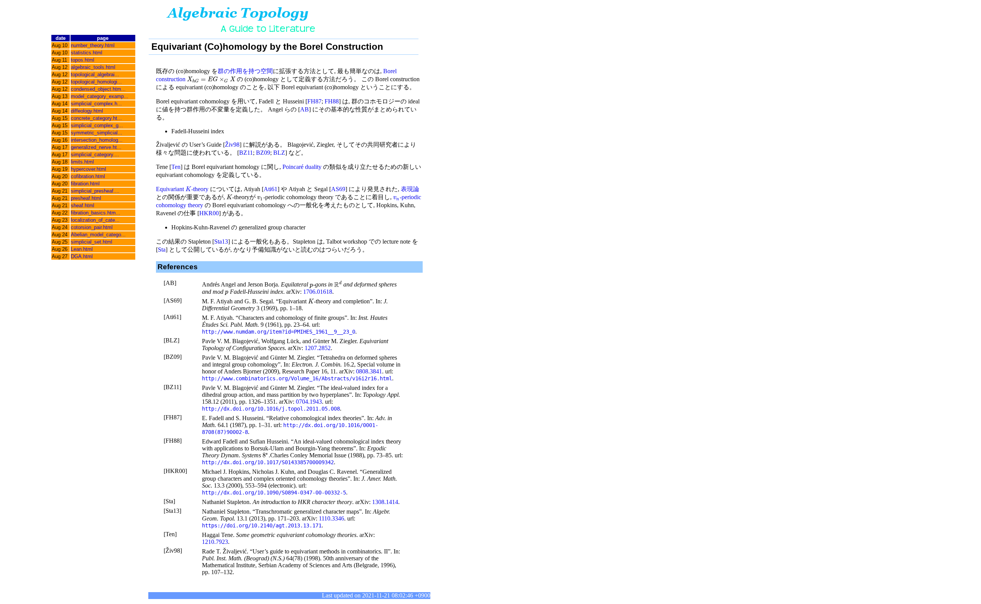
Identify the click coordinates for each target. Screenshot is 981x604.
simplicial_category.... (95, 154)
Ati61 (270, 189)
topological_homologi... (96, 82)
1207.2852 (318, 348)
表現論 (410, 189)
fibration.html (85, 184)
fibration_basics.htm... (95, 213)
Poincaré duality (302, 167)
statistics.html (86, 53)
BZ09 (263, 152)
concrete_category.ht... (96, 118)
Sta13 (221, 241)
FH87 (314, 101)
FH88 (332, 101)
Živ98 (232, 144)
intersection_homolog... (97, 140)
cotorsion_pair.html (92, 227)
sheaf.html (82, 205)
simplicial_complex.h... (96, 103)
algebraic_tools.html (93, 67)
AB (304, 109)
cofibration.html (88, 176)
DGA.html (82, 256)
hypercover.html (88, 169)
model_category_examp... (99, 96)
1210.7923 (215, 542)
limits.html (82, 162)
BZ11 (246, 152)
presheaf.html (86, 198)
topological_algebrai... (95, 74)
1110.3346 (331, 518)
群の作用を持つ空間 (245, 71)
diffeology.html (87, 111)
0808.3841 (369, 371)
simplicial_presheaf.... (95, 191)
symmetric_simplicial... (96, 133)
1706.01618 (317, 291)
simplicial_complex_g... (97, 125)
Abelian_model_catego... (98, 234)
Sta (162, 249)
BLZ (279, 152)
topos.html (82, 60)
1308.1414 (385, 502)
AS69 (338, 189)
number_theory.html (93, 45)
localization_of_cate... (95, 220)
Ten (175, 167)
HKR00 (209, 213)
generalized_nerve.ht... (96, 147)
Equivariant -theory (182, 189)
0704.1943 (309, 401)
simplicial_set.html (91, 242)
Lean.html (82, 249)
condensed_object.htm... (98, 89)
